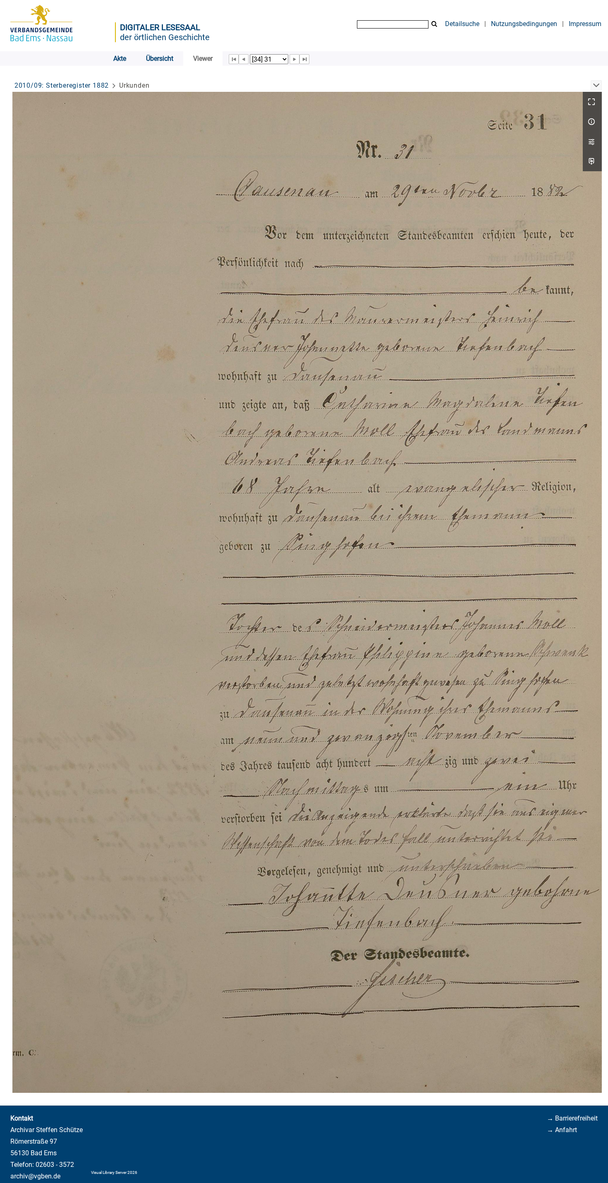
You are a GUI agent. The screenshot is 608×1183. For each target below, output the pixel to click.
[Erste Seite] (234, 59)
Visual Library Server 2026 (114, 1172)
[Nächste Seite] (294, 59)
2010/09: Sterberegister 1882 (61, 85)
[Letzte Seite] (304, 59)
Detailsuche (462, 24)
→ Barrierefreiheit (572, 1118)
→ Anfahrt (562, 1130)
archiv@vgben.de (35, 1176)
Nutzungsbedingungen (524, 24)
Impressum (585, 24)
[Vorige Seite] (244, 59)
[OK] (434, 24)
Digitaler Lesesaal (160, 27)
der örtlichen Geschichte (165, 37)
